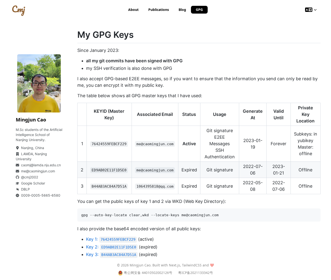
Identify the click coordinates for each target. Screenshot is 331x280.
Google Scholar (33, 183)
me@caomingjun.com (38, 171)
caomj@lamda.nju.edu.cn (41, 165)
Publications (158, 9)
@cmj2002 (29, 177)
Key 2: (111, 246)
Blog (182, 9)
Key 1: (110, 239)
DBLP (25, 189)
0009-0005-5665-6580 (40, 195)
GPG (199, 9)
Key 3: (111, 254)
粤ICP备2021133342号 (195, 272)
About (133, 9)
